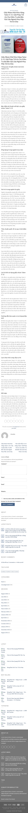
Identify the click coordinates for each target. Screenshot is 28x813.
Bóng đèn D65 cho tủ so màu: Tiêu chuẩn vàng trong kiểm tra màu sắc (16, 546)
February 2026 (5, 611)
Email (3, 484)
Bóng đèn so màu (7, 807)
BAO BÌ (19, 808)
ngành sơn (13, 808)
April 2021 (4, 617)
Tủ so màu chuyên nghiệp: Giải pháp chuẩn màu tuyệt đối (14, 551)
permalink (14, 428)
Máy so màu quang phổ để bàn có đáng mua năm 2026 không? (15, 536)
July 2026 (3, 596)
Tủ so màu (15, 807)
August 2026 (4, 593)
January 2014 (4, 626)
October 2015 (5, 623)
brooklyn (4, 571)
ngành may (6, 808)
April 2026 (4, 605)
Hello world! (20, 562)
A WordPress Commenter (8, 562)
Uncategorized (14, 10)
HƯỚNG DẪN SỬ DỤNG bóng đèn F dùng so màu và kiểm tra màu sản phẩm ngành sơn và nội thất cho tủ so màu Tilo (15, 530)
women (16, 571)
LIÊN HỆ (23, 808)
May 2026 (4, 602)
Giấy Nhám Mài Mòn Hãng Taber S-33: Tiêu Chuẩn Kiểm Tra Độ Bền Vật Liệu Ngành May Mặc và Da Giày (7, 447)
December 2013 (5, 629)
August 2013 (4, 632)
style (13, 571)
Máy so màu (22, 807)
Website (3, 491)
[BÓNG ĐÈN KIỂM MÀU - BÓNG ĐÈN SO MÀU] (14, 5)
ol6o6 (21, 25)
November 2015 (5, 620)
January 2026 (4, 614)
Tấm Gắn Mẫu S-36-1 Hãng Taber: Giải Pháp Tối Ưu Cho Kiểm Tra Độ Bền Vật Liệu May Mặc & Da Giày (21, 447)
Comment (4, 464)
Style (2, 581)
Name (3, 477)
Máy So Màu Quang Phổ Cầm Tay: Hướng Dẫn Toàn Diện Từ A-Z (14, 541)
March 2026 (4, 608)
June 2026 (4, 599)
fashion (8, 571)
